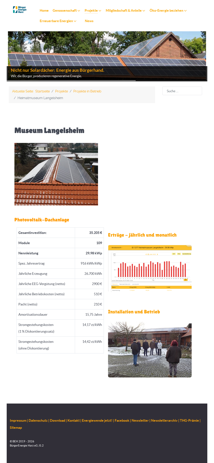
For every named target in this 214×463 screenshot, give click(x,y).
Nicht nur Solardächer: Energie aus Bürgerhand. (57, 70)
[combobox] (182, 91)
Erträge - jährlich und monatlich (142, 235)
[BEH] (20, 9)
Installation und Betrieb (134, 311)
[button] (194, 56)
